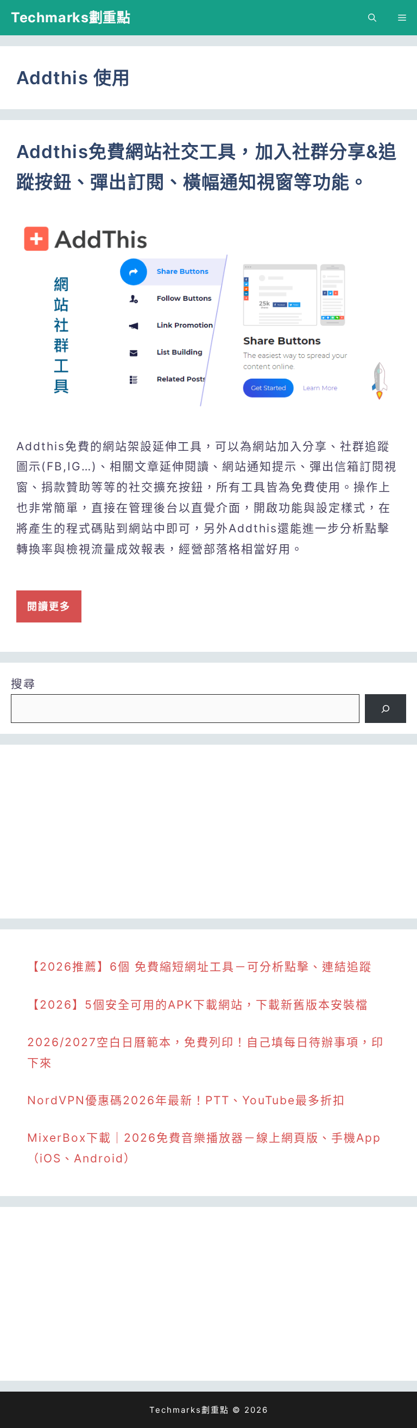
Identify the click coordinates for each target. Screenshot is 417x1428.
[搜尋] (385, 709)
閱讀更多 (49, 606)
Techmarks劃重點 (70, 17)
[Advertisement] (208, 832)
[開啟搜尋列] (372, 17)
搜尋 (23, 683)
